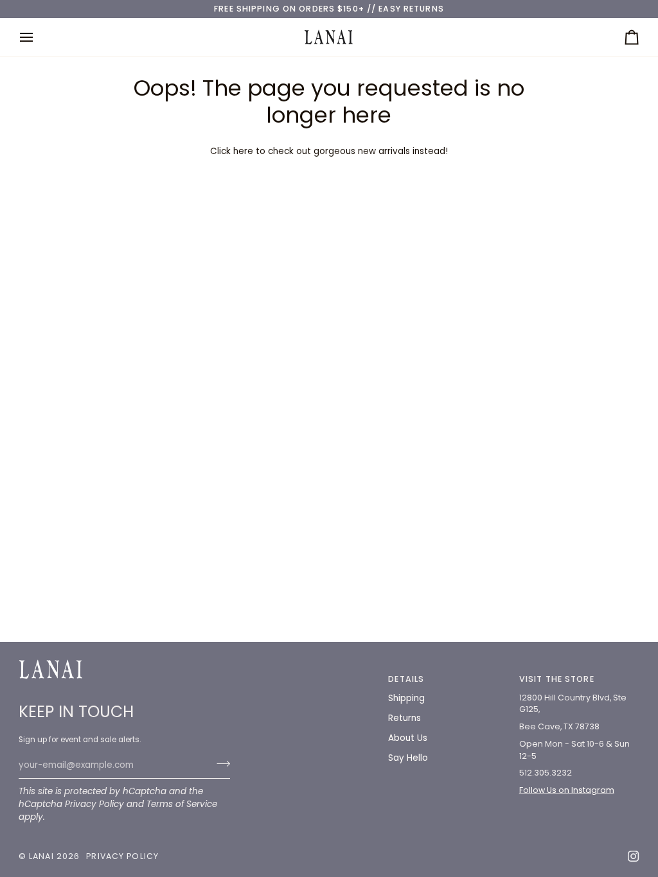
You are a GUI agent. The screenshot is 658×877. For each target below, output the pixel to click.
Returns (404, 718)
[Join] (219, 764)
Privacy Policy (94, 804)
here (243, 151)
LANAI (43, 856)
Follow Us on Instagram (566, 790)
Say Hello (408, 758)
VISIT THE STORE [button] (556, 678)
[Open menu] (38, 37)
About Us (407, 738)
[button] (318, 676)
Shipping (406, 698)
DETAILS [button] (406, 678)
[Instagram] (633, 856)
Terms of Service (182, 804)
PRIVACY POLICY (122, 856)
